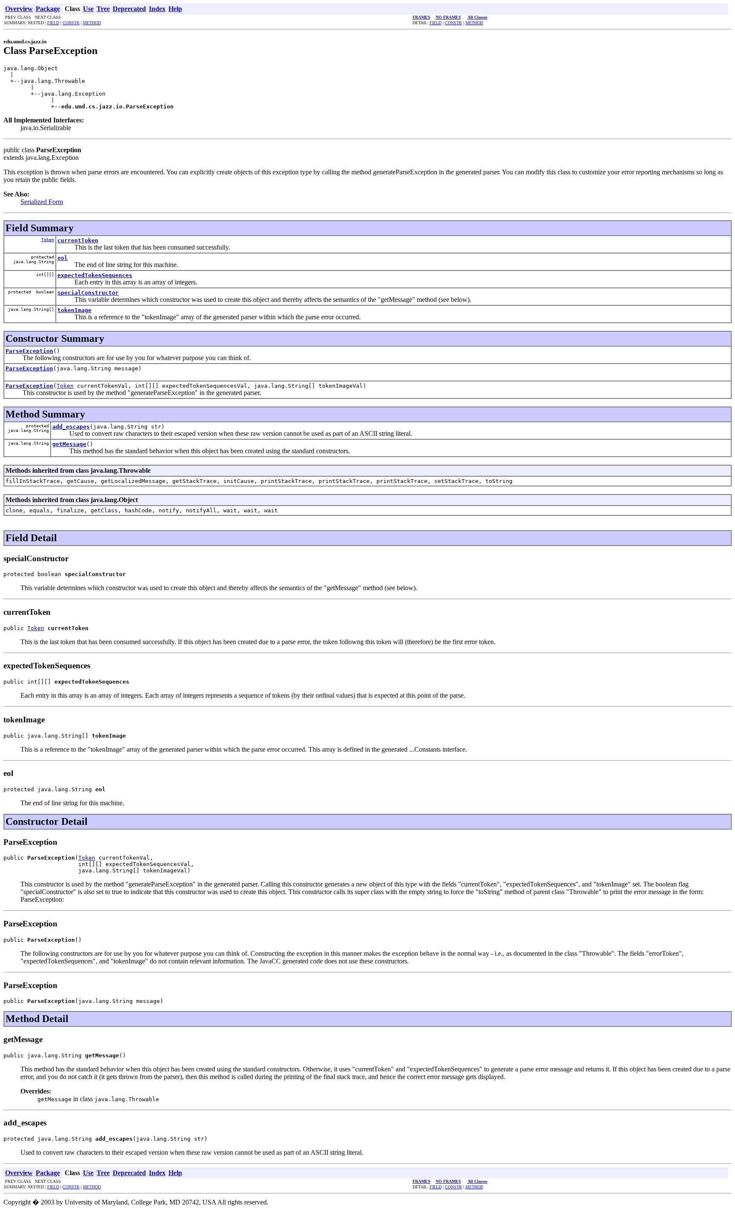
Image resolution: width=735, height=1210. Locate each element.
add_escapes (71, 426)
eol (62, 258)
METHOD (92, 22)
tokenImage (74, 310)
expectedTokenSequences (94, 275)
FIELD (53, 22)
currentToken (77, 240)
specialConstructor (88, 293)
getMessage (69, 444)
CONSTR (71, 22)
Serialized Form (41, 201)
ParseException (29, 351)
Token (47, 239)
